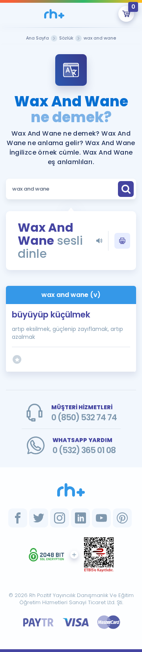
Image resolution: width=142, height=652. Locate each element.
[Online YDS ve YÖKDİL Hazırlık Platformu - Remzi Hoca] (71, 490)
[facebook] (17, 517)
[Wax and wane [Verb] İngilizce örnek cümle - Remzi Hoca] (54, 14)
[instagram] (59, 517)
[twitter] (38, 517)
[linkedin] (80, 517)
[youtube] (101, 517)
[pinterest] (122, 517)
